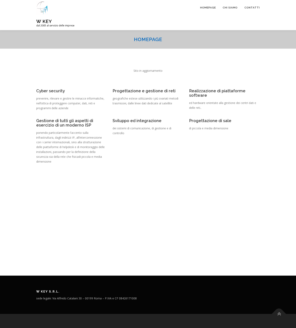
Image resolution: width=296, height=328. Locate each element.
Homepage (208, 7)
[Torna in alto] (279, 314)
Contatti (252, 7)
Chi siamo (230, 7)
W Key (44, 21)
